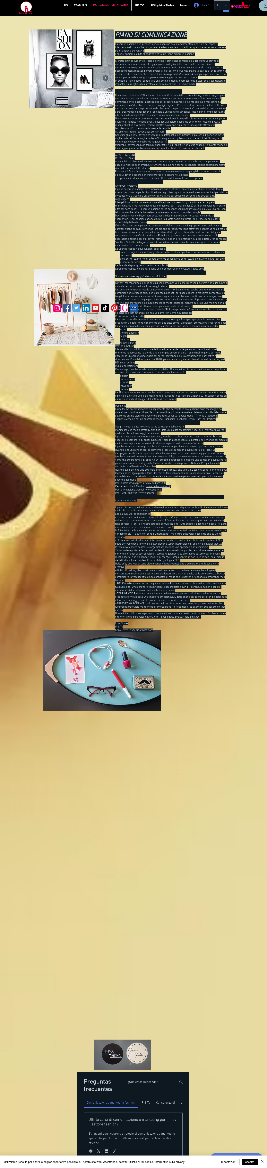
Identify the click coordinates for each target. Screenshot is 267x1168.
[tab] (111, 1103)
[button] (91, 1151)
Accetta (249, 1162)
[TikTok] (105, 308)
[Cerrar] (262, 1162)
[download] (134, 308)
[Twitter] (76, 308)
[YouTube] (95, 308)
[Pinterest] (114, 308)
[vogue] (124, 308)
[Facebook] (67, 308)
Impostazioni (228, 1162)
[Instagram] (57, 308)
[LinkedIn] (86, 308)
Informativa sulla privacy (170, 1162)
